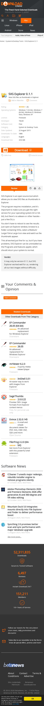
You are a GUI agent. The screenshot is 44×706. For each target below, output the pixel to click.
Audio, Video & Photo (22, 35)
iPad (31, 25)
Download (21, 150)
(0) (28, 107)
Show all (40, 35)
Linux (7, 25)
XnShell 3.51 (24, 378)
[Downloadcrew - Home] (11, 4)
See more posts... (14, 537)
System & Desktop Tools (14, 41)
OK (32, 698)
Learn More (16, 704)
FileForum (16, 684)
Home (2, 41)
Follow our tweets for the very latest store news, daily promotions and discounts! (23, 630)
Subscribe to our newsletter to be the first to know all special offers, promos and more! (25, 641)
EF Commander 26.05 (17, 345)
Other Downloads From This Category (22, 316)
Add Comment (10, 298)
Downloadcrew (30, 684)
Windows (13, 20)
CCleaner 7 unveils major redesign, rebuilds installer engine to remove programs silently (25, 477)
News (32, 30)
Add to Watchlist (17, 100)
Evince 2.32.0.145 (18, 419)
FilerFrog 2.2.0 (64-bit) (19, 443)
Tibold (21, 121)
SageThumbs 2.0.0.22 (17, 398)
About (11, 673)
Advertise (29, 676)
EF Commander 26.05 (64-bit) (17, 324)
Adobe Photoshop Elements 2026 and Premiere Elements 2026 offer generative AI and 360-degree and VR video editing (25, 493)
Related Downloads (22, 311)
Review (14, 188)
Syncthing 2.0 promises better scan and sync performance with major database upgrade (24, 527)
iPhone (19, 25)
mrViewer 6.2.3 (17, 363)
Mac (26, 20)
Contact (23, 673)
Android (8, 30)
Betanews (29, 682)
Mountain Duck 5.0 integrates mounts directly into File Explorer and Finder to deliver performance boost (25, 511)
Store (20, 30)
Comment (33, 100)
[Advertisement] (22, 67)
